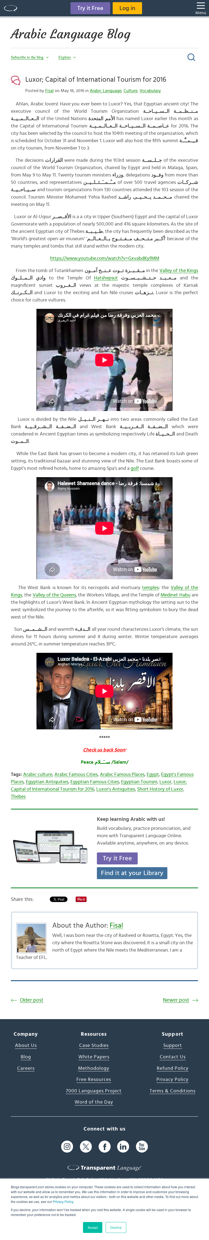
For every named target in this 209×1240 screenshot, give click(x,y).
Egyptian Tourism (139, 781)
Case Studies (94, 1045)
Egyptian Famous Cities (94, 781)
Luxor (165, 781)
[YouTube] (142, 1147)
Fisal (49, 91)
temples (150, 587)
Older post (31, 1000)
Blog (26, 1057)
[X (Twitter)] (86, 1147)
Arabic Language (105, 91)
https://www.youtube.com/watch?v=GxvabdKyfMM (104, 258)
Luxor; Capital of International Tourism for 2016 (95, 79)
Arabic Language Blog (70, 34)
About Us (26, 1045)
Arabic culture (37, 774)
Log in (127, 8)
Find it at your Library (132, 873)
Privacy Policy (63, 1201)
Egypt (153, 774)
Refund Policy (173, 1068)
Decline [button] (116, 1227)
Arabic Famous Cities (76, 774)
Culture (130, 91)
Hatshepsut (106, 278)
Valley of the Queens (54, 595)
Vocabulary (150, 91)
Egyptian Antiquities (47, 781)
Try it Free (90, 8)
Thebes (18, 796)
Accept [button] (93, 1227)
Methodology (93, 1068)
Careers (26, 1068)
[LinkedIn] (123, 1147)
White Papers (93, 1057)
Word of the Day (94, 1102)
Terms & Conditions (172, 1091)
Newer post (176, 1000)
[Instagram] (67, 1147)
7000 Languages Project (94, 1091)
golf (135, 468)
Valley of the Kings (178, 270)
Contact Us (173, 1057)
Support (172, 1045)
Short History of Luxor (160, 789)
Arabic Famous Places (122, 774)
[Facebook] (105, 1147)
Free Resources (93, 1079)
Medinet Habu (175, 595)
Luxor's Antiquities (115, 789)
